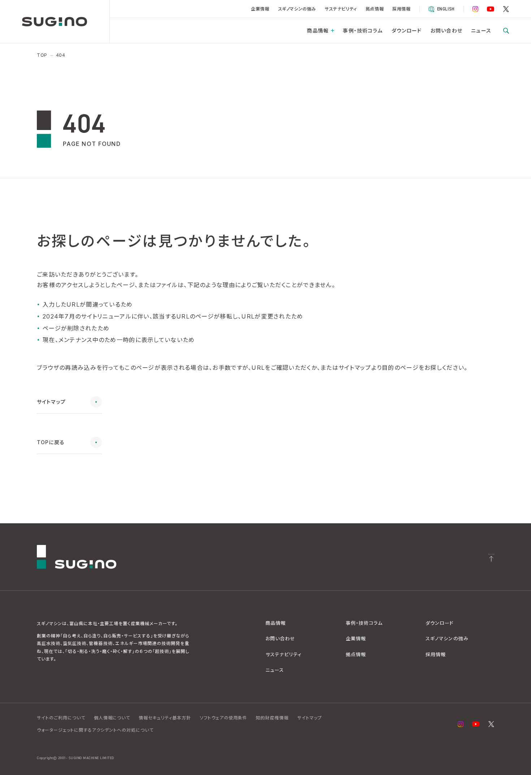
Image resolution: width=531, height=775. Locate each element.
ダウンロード (407, 30)
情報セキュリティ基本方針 (165, 717)
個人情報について (112, 717)
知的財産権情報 (272, 717)
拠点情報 (375, 9)
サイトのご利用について (61, 717)
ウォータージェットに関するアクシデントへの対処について (95, 730)
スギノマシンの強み (297, 9)
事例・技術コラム (363, 30)
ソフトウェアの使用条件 (223, 717)
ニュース (481, 30)
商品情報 (317, 30)
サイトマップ (309, 717)
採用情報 (401, 9)
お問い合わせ (446, 30)
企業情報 (260, 9)
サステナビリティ (341, 9)
